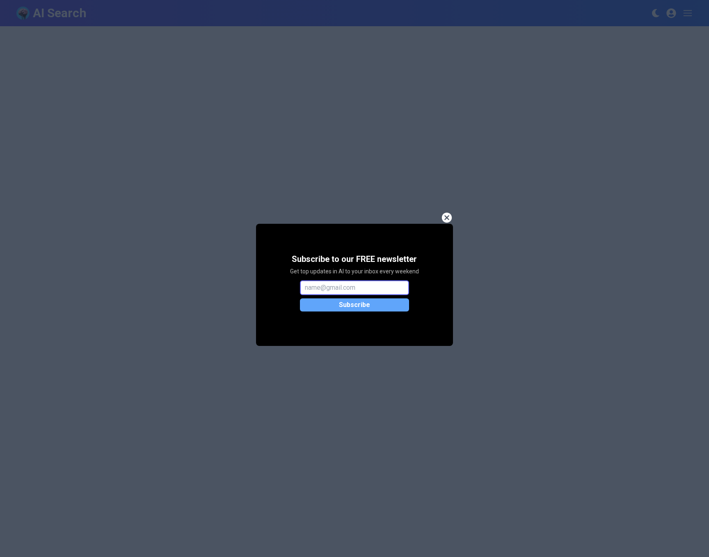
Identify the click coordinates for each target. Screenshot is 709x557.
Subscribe (354, 305)
